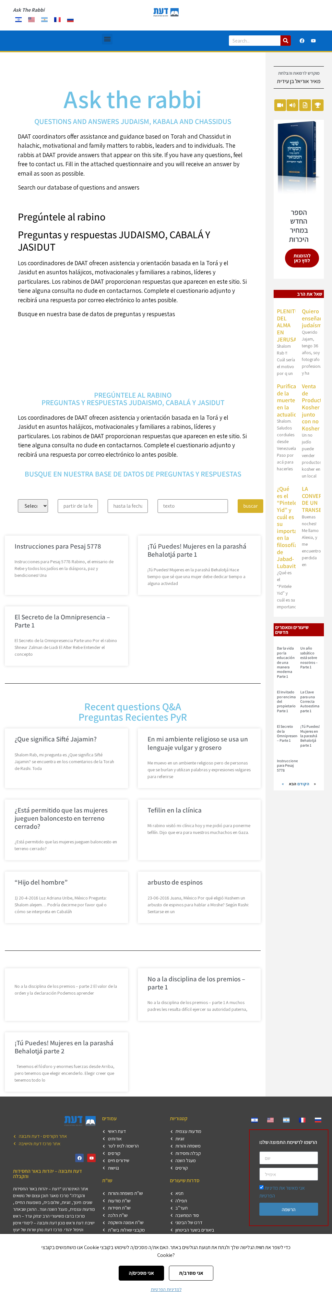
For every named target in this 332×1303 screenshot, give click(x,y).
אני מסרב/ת (191, 1273)
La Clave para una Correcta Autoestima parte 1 (309, 701)
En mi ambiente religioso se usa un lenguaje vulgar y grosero (198, 743)
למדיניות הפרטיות (166, 1289)
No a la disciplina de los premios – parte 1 (196, 982)
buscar (250, 506)
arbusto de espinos (175, 882)
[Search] (285, 40)
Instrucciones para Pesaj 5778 (58, 546)
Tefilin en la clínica (175, 810)
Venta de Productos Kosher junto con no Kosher (314, 407)
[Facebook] (302, 40)
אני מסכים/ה (141, 1273)
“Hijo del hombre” (41, 882)
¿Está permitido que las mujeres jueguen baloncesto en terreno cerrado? (61, 818)
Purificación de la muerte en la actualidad (292, 400)
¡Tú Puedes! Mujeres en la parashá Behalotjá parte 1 (197, 550)
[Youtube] (313, 40)
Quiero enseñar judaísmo (313, 318)
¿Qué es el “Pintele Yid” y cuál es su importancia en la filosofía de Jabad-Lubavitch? (292, 527)
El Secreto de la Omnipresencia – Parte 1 (62, 621)
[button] (107, 39)
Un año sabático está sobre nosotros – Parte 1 (309, 657)
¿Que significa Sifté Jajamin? (56, 739)
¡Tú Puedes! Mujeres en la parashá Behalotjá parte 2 (64, 1046)
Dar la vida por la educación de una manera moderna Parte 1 (286, 662)
